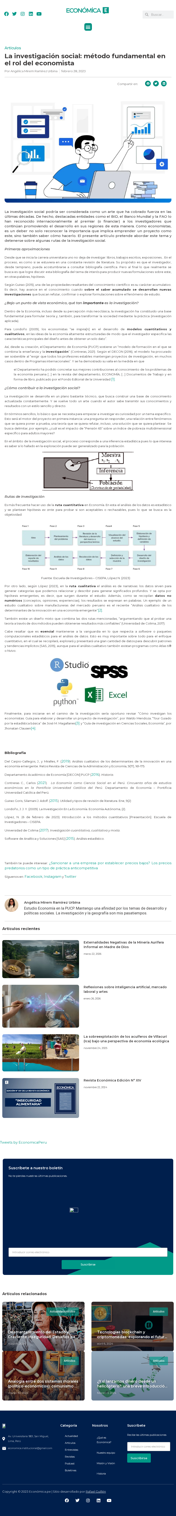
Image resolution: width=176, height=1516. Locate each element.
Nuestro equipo (106, 1452)
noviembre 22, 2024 (95, 1087)
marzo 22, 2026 (92, 953)
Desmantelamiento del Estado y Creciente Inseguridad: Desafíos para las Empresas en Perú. (43, 1337)
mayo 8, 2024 (17, 1343)
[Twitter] (14, 14)
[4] (33, 728)
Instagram (52, 876)
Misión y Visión (106, 1463)
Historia (101, 1473)
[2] (100, 610)
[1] (113, 379)
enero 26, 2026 (92, 998)
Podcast (69, 1463)
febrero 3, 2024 (106, 1393)
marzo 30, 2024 (18, 1393)
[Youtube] (39, 14)
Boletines (70, 1470)
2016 (95, 774)
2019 (65, 761)
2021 (42, 783)
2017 (44, 830)
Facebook (33, 876)
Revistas (70, 1456)
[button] (88, 27)
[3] (77, 723)
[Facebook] (6, 14)
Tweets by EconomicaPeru (23, 1142)
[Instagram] (22, 14)
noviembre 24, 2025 (95, 1048)
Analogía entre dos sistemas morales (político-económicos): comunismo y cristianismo (43, 1386)
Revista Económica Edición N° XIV (112, 1080)
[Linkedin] (31, 14)
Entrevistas (71, 1449)
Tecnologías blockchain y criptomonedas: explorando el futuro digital (132, 1337)
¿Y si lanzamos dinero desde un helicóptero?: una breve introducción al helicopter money (132, 1386)
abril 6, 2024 (105, 1343)
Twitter (70, 876)
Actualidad (71, 1436)
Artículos (13, 48)
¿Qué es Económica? (104, 1440)
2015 (54, 800)
